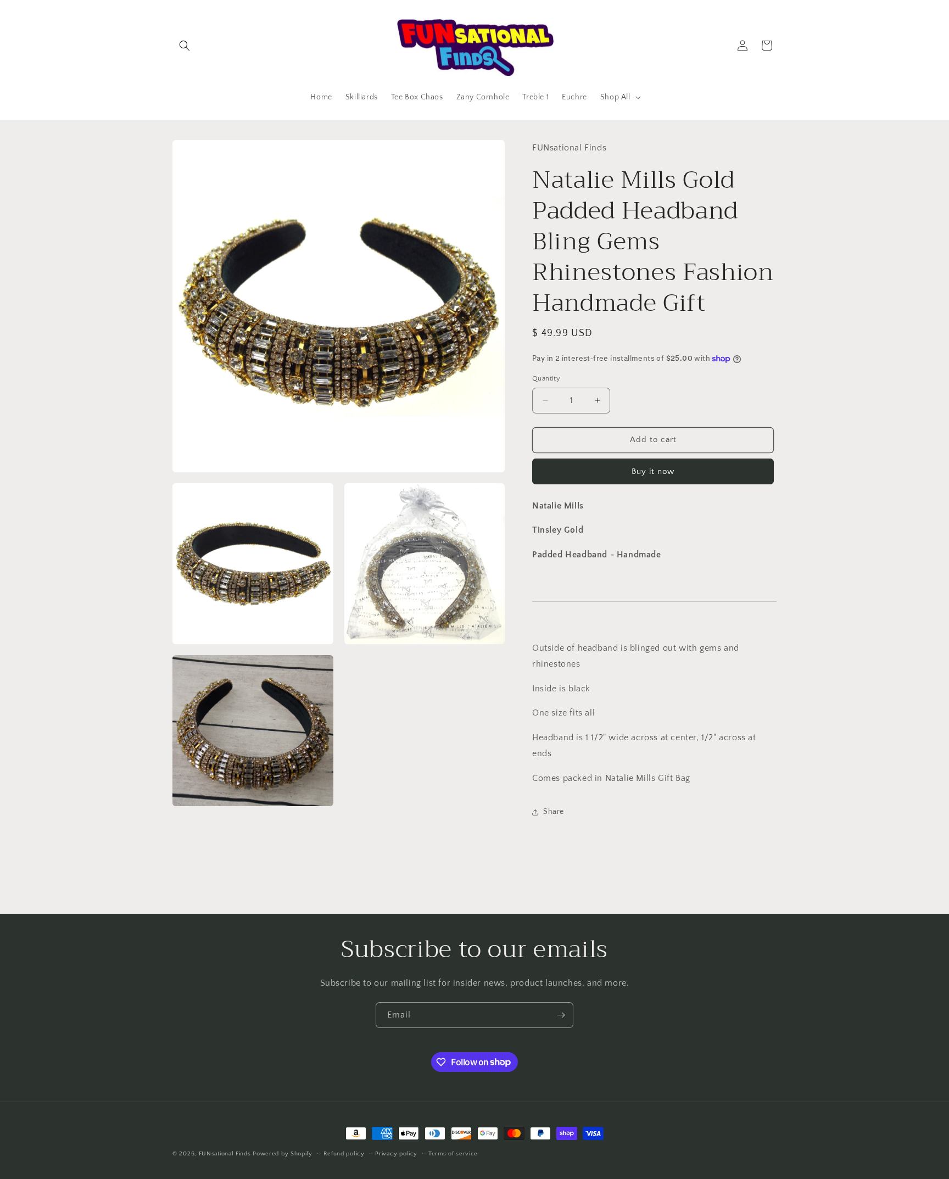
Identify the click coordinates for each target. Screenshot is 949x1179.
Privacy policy (396, 1153)
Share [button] (553, 811)
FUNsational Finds (225, 1153)
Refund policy (344, 1153)
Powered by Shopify (282, 1153)
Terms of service (453, 1153)
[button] (184, 45)
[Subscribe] (561, 1015)
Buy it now (653, 471)
